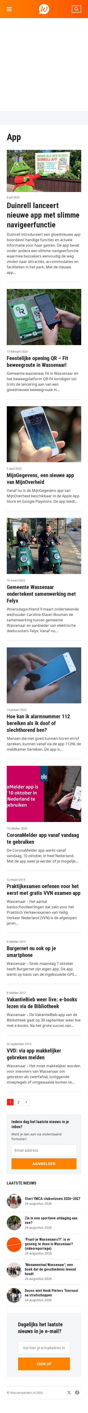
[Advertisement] (44, 64)
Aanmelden (44, 1163)
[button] (9, 9)
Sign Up (44, 1363)
